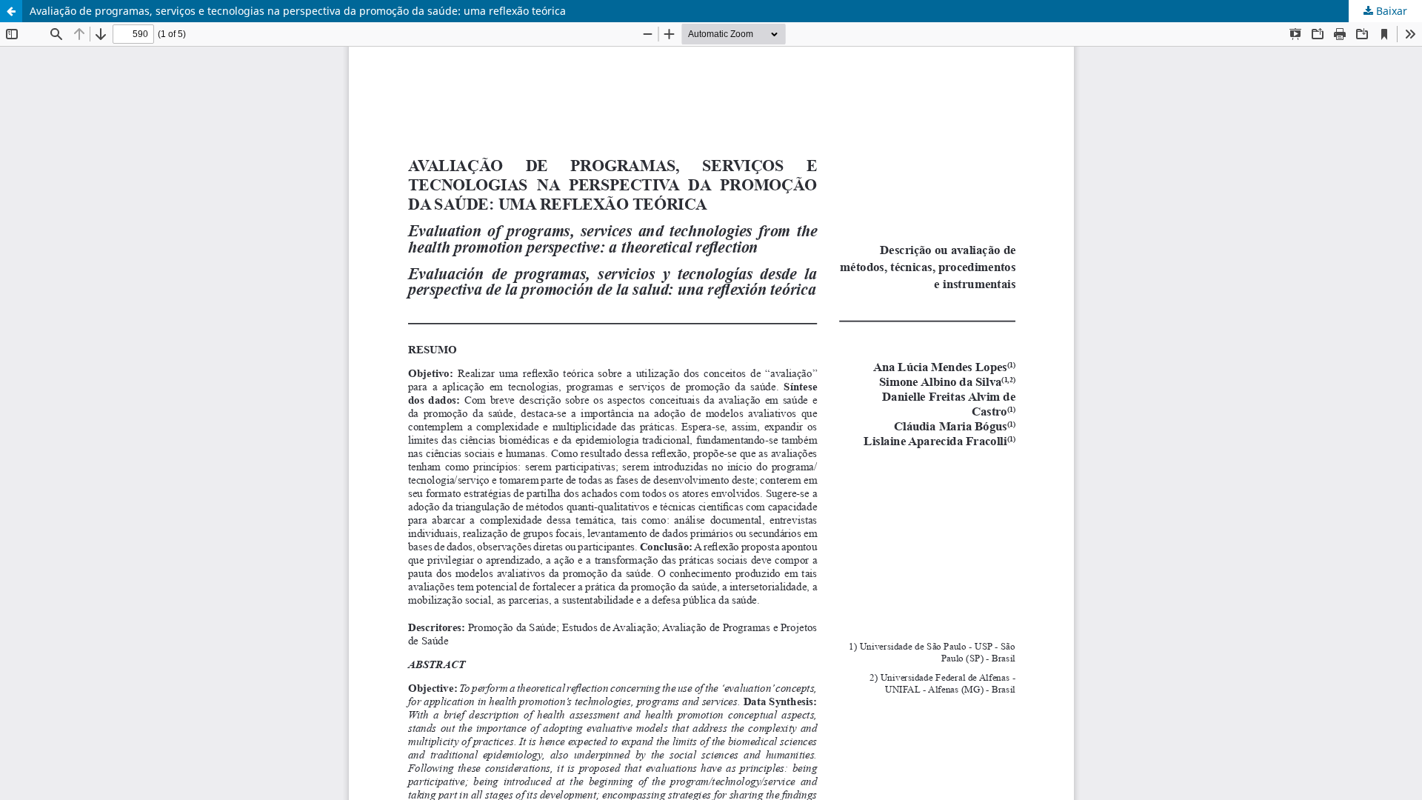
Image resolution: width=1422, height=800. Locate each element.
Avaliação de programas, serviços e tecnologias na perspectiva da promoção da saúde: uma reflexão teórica (298, 11)
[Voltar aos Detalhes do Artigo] (11, 11)
